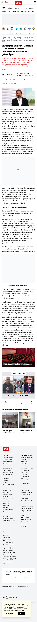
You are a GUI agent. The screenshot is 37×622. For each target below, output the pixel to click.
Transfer (4, 11)
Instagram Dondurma (27, 481)
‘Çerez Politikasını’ (21, 608)
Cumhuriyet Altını (8, 509)
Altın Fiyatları (6, 478)
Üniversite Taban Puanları (25, 495)
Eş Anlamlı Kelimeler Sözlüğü (26, 511)
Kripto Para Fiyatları (8, 484)
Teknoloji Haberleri (8, 472)
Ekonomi (18, 8)
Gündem (11, 8)
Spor (4, 7)
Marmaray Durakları (26, 522)
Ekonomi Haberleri (8, 457)
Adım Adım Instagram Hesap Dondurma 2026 (9, 555)
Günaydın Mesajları (8, 499)
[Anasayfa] (6, 449)
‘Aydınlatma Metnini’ (9, 610)
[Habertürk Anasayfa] (18, 2)
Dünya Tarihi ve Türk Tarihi (26, 501)
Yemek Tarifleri (7, 490)
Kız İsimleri (23, 526)
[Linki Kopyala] (24, 79)
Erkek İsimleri (24, 524)
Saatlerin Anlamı (7, 494)
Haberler (4, 37)
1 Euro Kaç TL (6, 516)
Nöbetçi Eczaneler (25, 459)
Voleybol (27, 11)
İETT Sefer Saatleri (8, 542)
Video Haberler (25, 490)
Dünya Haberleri (7, 466)
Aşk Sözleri (6, 497)
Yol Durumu (24, 474)
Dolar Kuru (6, 480)
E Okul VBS (23, 464)
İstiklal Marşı (24, 461)
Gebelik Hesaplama (8, 545)
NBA (33, 11)
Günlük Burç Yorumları (27, 468)
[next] (34, 423)
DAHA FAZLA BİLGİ (10, 613)
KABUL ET (21, 613)
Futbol (9, 11)
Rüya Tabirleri (24, 498)
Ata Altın (5, 507)
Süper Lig (19, 37)
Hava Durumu (24, 472)
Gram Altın (6, 501)
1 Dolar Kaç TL (7, 514)
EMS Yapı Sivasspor (29, 37)
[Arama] (2, 2)
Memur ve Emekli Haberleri (7, 475)
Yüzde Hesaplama (8, 550)
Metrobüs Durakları (26, 519)
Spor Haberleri (7, 464)
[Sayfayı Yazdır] (21, 79)
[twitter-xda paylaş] (6, 79)
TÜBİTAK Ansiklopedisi (27, 506)
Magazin (31, 8)
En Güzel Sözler (25, 517)
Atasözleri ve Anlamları (9, 532)
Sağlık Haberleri (7, 468)
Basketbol (16, 11)
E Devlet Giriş (24, 466)
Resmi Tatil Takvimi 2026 (8, 562)
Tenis (21, 11)
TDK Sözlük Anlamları (26, 492)
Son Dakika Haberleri (8, 453)
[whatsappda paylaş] (14, 79)
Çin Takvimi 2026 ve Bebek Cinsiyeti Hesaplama (8, 539)
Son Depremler (25, 470)
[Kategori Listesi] (35, 2)
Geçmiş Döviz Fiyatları (9, 552)
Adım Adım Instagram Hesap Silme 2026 (9, 559)
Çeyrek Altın (6, 503)
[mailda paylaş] (17, 79)
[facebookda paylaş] (3, 79)
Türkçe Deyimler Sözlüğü (7, 534)
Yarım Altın (6, 505)
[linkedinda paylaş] (10, 79)
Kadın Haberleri (7, 470)
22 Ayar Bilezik (7, 512)
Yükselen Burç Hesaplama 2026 (8, 547)
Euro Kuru (5, 482)
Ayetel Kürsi (6, 492)
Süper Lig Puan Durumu (9, 520)
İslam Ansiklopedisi (26, 504)
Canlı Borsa (24, 453)
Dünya (25, 8)
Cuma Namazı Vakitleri (27, 457)
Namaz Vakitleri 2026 (26, 455)
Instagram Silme (25, 483)
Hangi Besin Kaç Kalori (27, 508)
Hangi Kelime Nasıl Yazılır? (26, 514)
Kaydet (28, 578)
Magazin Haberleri (8, 461)
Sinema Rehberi (25, 476)
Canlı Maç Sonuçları (8, 518)
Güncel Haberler (7, 459)
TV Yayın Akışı (24, 479)
